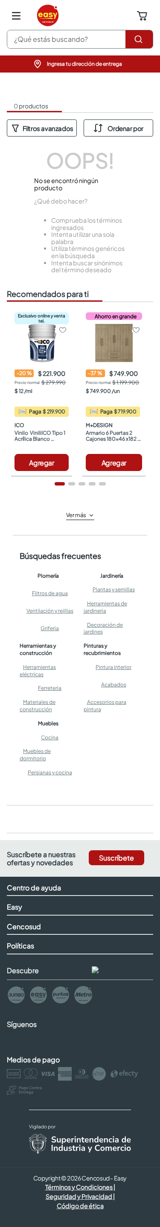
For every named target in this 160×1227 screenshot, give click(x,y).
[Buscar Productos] (139, 39)
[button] (80, 64)
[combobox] (80, 39)
